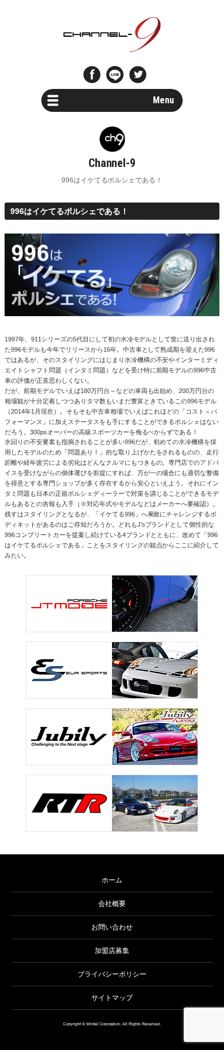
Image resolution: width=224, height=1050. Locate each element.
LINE (114, 74)
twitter (137, 74)
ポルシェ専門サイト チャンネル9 (112, 34)
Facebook (92, 74)
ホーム (112, 880)
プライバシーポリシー (112, 974)
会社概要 (112, 904)
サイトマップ (112, 998)
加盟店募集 (112, 951)
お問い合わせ (112, 927)
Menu (163, 100)
